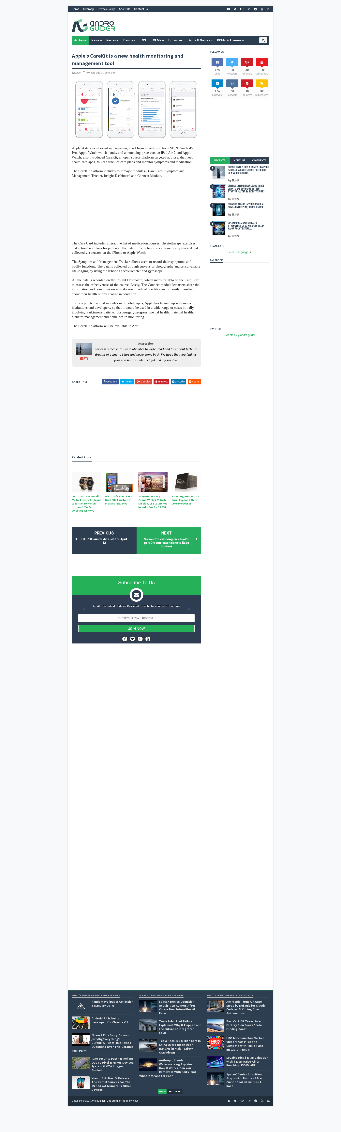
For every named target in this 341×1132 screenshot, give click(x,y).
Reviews (112, 40)
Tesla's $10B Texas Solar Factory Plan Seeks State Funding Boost (244, 1025)
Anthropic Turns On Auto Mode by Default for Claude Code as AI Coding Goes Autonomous (246, 1007)
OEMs (157, 40)
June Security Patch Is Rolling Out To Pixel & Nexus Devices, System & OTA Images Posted (113, 1064)
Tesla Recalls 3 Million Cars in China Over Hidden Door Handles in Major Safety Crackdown (180, 1046)
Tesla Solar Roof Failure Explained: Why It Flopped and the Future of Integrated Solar (180, 1027)
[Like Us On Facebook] (125, 639)
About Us (124, 9)
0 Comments (108, 72)
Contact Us (141, 9)
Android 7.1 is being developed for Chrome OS (110, 1020)
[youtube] (262, 9)
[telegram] (255, 9)
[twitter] (235, 9)
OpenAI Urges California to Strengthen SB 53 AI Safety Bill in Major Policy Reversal (246, 225)
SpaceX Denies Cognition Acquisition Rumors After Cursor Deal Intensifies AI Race (177, 1007)
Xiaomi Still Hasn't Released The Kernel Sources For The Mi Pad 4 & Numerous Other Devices (111, 1084)
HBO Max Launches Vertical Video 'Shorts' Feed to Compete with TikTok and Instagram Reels (245, 1044)
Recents (219, 160)
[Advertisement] (197, 24)
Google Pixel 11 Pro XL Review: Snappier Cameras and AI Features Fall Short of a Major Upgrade (248, 169)
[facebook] (228, 9)
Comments (259, 160)
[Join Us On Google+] (140, 639)
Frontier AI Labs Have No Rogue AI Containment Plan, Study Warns (245, 205)
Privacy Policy (106, 9)
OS (144, 40)
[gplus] (242, 9)
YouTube (239, 160)
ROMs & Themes (229, 40)
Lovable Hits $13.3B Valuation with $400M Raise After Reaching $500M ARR (247, 1061)
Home (75, 9)
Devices (129, 40)
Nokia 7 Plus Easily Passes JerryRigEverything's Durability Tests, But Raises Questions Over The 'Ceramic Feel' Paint (102, 1042)
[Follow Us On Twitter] (132, 639)
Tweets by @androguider (239, 335)
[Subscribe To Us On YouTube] (148, 639)
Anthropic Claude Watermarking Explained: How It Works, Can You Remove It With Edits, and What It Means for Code (167, 1068)
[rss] (268, 9)
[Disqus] (136, 764)
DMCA (162, 1091)
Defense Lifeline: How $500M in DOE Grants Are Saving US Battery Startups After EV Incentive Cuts (246, 188)
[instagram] (249, 9)
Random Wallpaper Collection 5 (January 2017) (112, 1003)
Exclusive (175, 40)
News (95, 40)
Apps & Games (199, 40)
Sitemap (88, 9)
